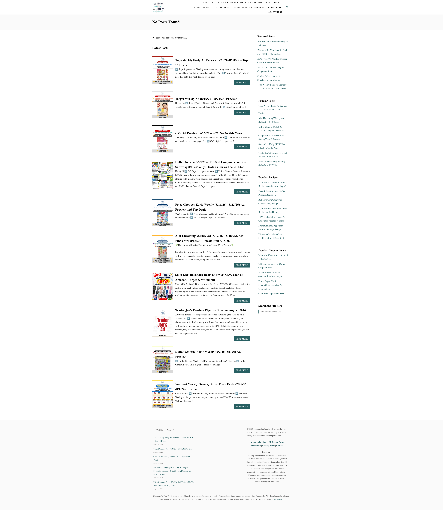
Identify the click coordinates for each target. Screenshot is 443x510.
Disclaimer (256, 445)
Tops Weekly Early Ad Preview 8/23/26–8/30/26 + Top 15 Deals (173, 439)
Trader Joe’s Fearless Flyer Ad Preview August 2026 (210, 310)
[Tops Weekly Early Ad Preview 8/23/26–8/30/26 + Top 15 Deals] (162, 71)
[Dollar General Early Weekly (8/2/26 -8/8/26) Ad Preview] (162, 361)
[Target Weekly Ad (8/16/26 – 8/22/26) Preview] (162, 105)
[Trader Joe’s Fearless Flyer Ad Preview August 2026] (162, 325)
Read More (243, 83)
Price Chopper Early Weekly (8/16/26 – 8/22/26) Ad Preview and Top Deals (173, 484)
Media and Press (276, 442)
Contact (279, 445)
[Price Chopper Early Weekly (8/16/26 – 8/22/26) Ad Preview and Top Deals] (162, 214)
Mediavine (278, 499)
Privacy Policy (268, 445)
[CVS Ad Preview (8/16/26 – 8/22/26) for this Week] (162, 140)
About (253, 442)
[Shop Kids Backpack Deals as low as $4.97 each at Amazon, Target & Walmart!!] (162, 288)
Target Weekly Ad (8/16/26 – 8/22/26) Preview (206, 98)
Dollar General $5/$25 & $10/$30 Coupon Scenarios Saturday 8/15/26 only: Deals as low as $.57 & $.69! (172, 471)
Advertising (262, 442)
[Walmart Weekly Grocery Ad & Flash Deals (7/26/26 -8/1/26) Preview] (162, 395)
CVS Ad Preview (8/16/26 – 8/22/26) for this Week (208, 133)
